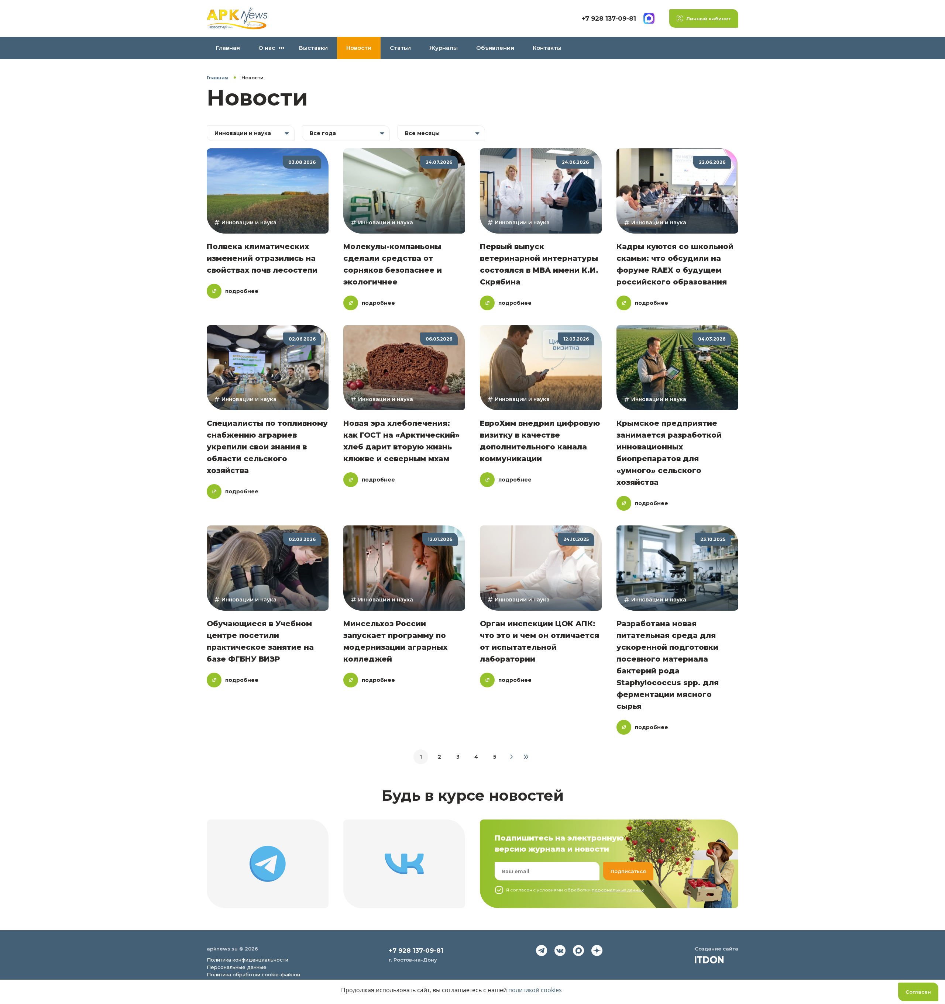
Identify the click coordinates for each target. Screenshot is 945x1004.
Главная (228, 47)
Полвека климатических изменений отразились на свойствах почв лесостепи (262, 258)
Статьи (400, 47)
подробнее (241, 291)
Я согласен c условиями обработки (575, 890)
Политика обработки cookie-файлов (253, 974)
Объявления (495, 47)
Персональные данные (237, 967)
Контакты (547, 47)
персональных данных (618, 890)
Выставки (313, 47)
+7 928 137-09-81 (608, 18)
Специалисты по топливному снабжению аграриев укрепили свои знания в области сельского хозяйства (267, 447)
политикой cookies (535, 990)
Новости (358, 47)
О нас (266, 47)
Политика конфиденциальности (247, 960)
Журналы (443, 47)
